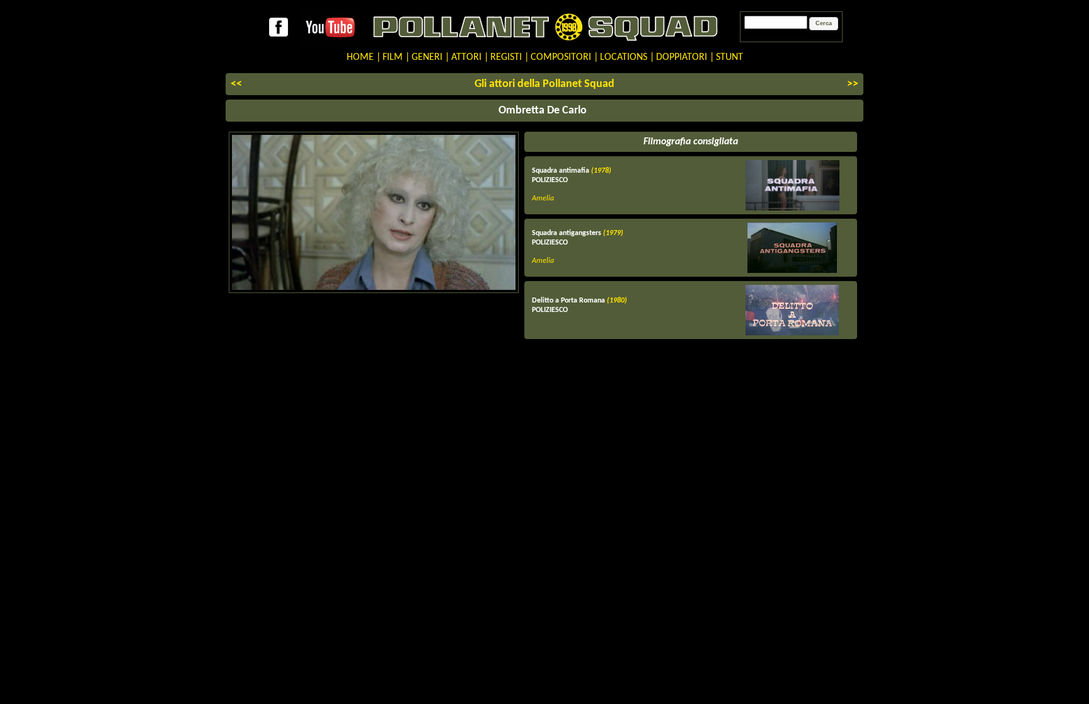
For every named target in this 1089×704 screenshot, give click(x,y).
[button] (823, 24)
